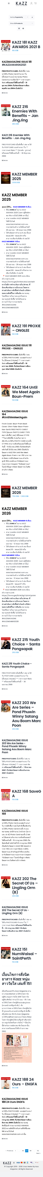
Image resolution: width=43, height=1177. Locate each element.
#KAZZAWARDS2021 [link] (14, 65)
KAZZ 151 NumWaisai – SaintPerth (24, 954)
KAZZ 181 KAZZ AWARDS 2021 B (26, 44)
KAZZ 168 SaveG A (26, 794)
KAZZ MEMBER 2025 (24, 176)
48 (30, 1151)
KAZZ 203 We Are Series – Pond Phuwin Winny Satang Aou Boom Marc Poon (26, 714)
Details (5, 93)
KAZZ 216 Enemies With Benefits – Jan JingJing (25, 113)
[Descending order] (32, 17)
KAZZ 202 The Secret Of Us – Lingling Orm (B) (25, 885)
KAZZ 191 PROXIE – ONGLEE (26, 328)
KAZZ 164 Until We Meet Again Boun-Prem (26, 392)
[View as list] (23, 28)
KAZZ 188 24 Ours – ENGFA (24, 1082)
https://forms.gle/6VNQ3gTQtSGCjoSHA (19, 595)
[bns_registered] (32, 1162)
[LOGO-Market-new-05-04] (21, 2)
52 (38, 1151)
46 (23, 1151)
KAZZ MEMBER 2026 (24, 490)
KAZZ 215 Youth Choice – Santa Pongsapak (26, 644)
